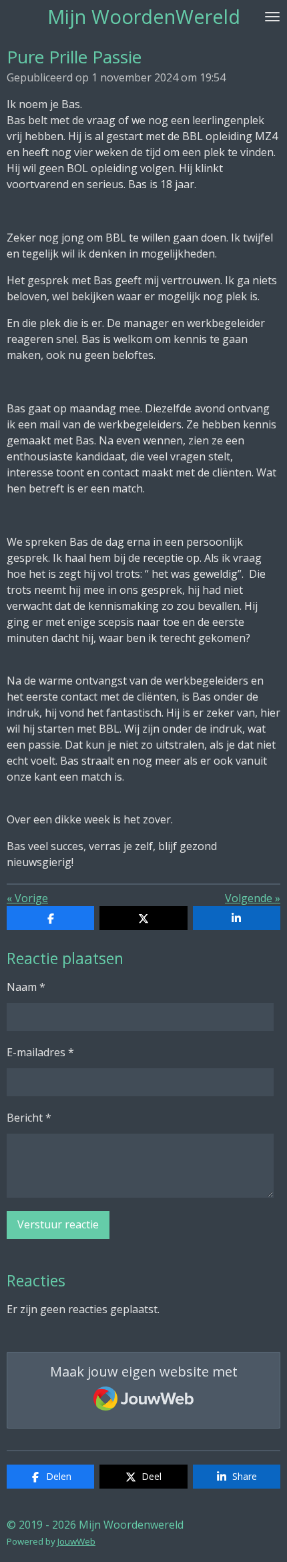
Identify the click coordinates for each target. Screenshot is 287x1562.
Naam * (26, 987)
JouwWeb (76, 1541)
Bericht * (29, 1117)
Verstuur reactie (58, 1224)
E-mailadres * (40, 1052)
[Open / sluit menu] (272, 16)
